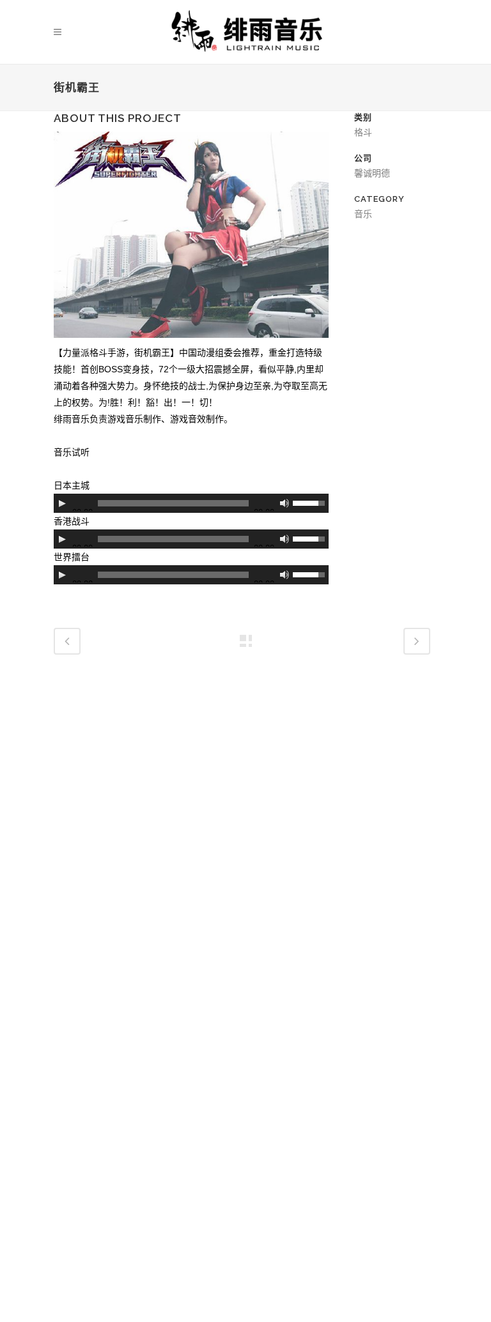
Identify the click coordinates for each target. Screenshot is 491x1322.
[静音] (284, 503)
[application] (191, 503)
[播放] (62, 503)
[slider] (311, 502)
